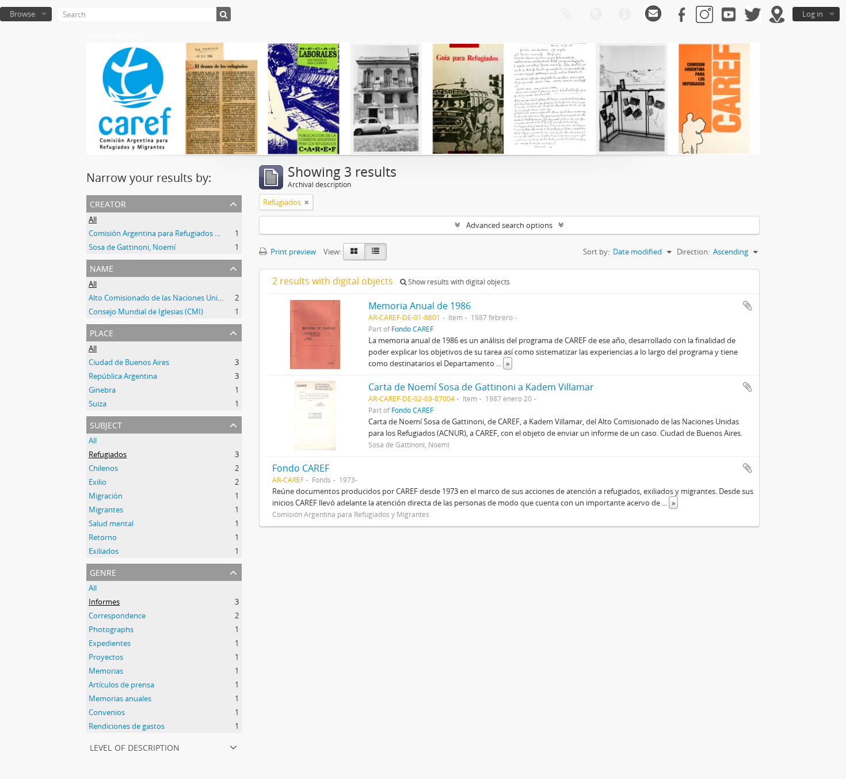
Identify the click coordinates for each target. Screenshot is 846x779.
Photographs (111, 629)
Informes (104, 601)
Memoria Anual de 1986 (419, 305)
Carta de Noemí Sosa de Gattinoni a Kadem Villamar (481, 387)
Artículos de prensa (121, 684)
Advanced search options (509, 225)
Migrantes (106, 509)
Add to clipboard (747, 305)
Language (595, 14)
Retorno (103, 537)
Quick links (624, 14)
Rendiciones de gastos (127, 726)
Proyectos (106, 657)
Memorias (106, 671)
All (93, 219)
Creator (108, 203)
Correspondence (117, 615)
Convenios (107, 712)
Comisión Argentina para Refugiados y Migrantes (172, 233)
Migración (106, 496)
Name (101, 267)
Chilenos (103, 468)
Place (101, 332)
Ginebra (102, 390)
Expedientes (110, 643)
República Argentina (123, 376)
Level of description (135, 746)
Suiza (97, 403)
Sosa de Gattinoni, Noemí (132, 247)
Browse (22, 14)
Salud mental (111, 523)
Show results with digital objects (458, 282)
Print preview (292, 251)
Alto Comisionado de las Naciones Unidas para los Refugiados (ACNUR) (209, 297)
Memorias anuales (120, 698)
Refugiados (108, 454)
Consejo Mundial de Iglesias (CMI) (146, 311)
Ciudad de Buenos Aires (129, 362)
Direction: (693, 251)
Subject (106, 424)
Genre (103, 571)
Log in (812, 14)
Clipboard (566, 14)
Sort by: (596, 251)
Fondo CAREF (412, 328)
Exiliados (104, 551)
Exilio (97, 482)
